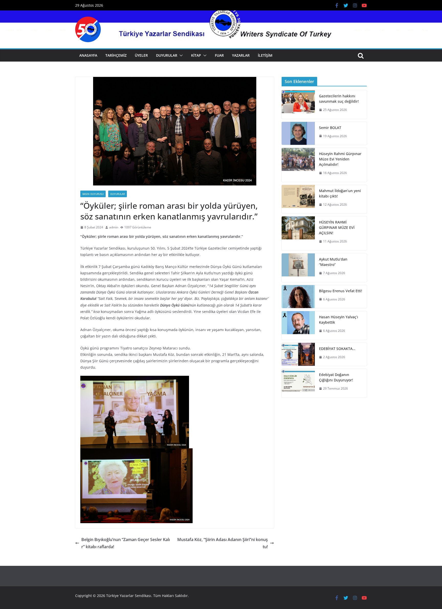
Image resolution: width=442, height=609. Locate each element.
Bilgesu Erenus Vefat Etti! (340, 290)
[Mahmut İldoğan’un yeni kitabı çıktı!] (298, 199)
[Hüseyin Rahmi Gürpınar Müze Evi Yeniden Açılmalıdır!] (298, 165)
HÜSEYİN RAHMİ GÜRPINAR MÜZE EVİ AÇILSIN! (337, 227)
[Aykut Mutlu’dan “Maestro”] (298, 267)
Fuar (219, 55)
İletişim (265, 55)
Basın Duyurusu (93, 194)
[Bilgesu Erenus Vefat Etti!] (298, 296)
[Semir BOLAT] (298, 133)
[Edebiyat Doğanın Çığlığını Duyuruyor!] (298, 383)
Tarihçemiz (116, 55)
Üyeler (141, 55)
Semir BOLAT (330, 127)
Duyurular (166, 55)
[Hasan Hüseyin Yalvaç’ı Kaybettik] (298, 325)
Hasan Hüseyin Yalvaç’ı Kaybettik (338, 319)
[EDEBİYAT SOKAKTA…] (298, 354)
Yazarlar (241, 55)
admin (113, 227)
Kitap (196, 55)
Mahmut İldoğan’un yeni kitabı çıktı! (340, 193)
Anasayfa (88, 55)
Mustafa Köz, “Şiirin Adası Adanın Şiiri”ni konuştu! (222, 543)
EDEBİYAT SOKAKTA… (337, 348)
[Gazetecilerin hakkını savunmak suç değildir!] (298, 104)
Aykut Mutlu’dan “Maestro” (333, 262)
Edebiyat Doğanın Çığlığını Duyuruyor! (336, 377)
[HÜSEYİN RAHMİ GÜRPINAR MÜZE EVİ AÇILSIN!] (298, 233)
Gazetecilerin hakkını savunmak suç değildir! (339, 98)
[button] (180, 55)
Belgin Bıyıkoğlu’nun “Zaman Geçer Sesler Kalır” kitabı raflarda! (125, 543)
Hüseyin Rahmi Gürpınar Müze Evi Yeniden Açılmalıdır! (340, 159)
